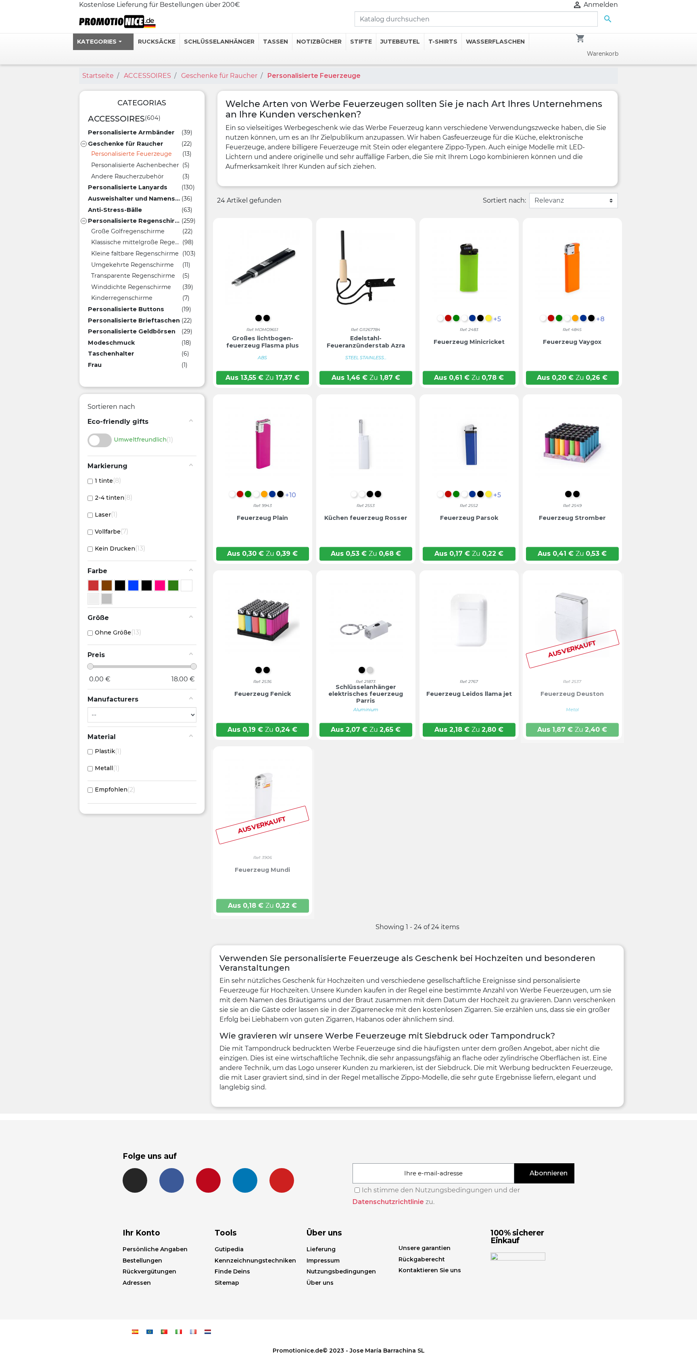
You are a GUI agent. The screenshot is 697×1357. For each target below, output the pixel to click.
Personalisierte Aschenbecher (135, 165)
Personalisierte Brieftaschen (134, 320)
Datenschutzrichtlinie (388, 1202)
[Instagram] (135, 1180)
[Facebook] (171, 1180)
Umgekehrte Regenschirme (132, 264)
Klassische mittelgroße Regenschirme (136, 242)
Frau (95, 365)
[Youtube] (281, 1180)
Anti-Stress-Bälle (115, 210)
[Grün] (173, 585)
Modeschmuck (111, 342)
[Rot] (93, 585)
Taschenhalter (111, 353)
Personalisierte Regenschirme (135, 220)
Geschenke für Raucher (125, 143)
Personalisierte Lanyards (127, 187)
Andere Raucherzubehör (127, 176)
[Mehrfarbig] (93, 599)
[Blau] (133, 585)
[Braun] (107, 585)
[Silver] (107, 599)
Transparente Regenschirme (133, 275)
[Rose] (160, 585)
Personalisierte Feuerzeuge (131, 153)
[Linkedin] (245, 1180)
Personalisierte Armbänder (131, 132)
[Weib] (187, 585)
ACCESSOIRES (116, 119)
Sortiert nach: (504, 200)
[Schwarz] (147, 585)
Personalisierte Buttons (126, 309)
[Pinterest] (208, 1180)
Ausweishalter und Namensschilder (135, 198)
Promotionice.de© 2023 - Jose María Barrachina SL (349, 1350)
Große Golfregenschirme (128, 231)
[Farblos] (120, 585)
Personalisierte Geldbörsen (131, 331)
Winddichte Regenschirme (131, 287)
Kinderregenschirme (121, 298)
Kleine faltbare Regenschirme (135, 253)
